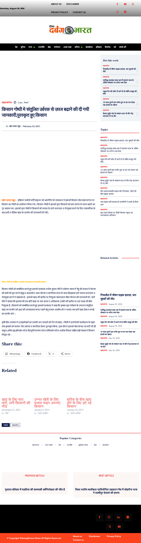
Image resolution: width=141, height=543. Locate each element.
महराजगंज (7, 102)
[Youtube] (125, 4)
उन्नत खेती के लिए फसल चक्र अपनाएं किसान (47, 403)
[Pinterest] (85, 126)
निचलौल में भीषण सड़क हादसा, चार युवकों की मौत (119, 140)
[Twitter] (133, 4)
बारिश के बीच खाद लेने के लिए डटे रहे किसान (79, 403)
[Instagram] (117, 12)
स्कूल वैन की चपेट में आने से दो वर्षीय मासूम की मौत (118, 322)
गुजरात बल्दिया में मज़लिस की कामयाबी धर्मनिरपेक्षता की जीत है (35, 489)
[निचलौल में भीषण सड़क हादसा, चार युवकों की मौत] (119, 277)
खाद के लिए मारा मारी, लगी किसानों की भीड (16, 403)
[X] (77, 126)
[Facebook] (117, 4)
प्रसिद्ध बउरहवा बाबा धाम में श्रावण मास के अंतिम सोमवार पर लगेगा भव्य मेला (118, 81)
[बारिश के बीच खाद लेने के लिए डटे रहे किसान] (81, 386)
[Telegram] (125, 12)
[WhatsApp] (93, 126)
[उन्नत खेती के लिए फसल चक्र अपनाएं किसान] (48, 386)
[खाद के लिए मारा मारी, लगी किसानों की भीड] (16, 386)
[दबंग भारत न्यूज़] (4, 126)
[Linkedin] (118, 517)
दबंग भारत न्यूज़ (14, 126)
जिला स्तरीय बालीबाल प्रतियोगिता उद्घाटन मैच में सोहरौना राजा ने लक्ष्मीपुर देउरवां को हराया (106, 491)
